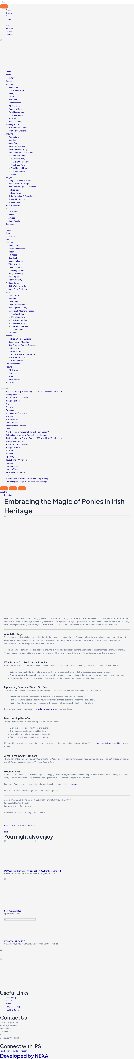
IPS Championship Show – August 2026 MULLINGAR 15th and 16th (35, 391)
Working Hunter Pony (17, 149)
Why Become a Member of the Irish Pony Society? (27, 432)
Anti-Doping (13, 118)
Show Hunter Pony (16, 146)
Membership (13, 87)
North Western (12, 419)
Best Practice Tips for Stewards (22, 187)
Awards (11, 218)
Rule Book (12, 100)
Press (8, 10)
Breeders (12, 140)
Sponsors (10, 224)
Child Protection (18, 199)
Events (9, 81)
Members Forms (15, 103)
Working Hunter (12, 124)
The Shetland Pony (19, 168)
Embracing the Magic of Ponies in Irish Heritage (26, 435)
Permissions (13, 137)
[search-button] (4, 6)
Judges (9, 177)
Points (11, 215)
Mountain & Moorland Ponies (21, 152)
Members (10, 84)
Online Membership (16, 90)
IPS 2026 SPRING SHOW (17, 398)
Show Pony (13, 143)
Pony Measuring (15, 115)
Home (8, 72)
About (8, 75)
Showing (9, 134)
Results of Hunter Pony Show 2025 (19, 825)
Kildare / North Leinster (16, 426)
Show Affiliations (13, 205)
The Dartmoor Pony (19, 162)
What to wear (14, 106)
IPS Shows (13, 211)
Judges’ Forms (14, 193)
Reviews (9, 13)
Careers (9, 16)
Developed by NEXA (24, 1056)
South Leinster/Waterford (16, 413)
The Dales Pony (18, 165)
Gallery (11, 93)
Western (9, 407)
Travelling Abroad (16, 112)
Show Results (14, 221)
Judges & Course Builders (19, 180)
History (11, 78)
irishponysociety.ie (46, 709)
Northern (9, 416)
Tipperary (10, 410)
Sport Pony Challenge (17, 131)
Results (9, 208)
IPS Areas (12, 96)
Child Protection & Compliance (21, 196)
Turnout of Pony (15, 109)
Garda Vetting (17, 202)
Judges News (14, 190)
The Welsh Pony (18, 156)
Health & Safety (15, 121)
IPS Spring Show (13, 401)
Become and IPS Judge (18, 184)
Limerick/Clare (12, 422)
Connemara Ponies (16, 171)
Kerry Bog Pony (18, 159)
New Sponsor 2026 (14, 395)
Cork (8, 429)
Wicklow (9, 404)
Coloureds (12, 174)
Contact (9, 19)
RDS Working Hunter (17, 128)
